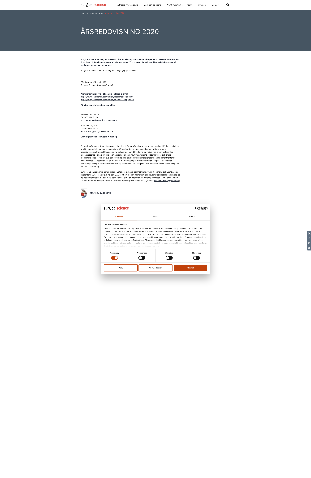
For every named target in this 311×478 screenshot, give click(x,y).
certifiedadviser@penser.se (166, 180)
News (100, 13)
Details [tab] (156, 216)
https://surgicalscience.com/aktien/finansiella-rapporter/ (107, 99)
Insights (91, 13)
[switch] (141, 258)
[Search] (227, 4)
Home (83, 13)
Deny (120, 268)
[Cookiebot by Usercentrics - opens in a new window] (196, 208)
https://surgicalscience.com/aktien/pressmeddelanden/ (107, 97)
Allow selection (155, 268)
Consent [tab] (119, 217)
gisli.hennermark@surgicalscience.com (99, 120)
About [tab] (192, 216)
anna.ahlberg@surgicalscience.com (97, 131)
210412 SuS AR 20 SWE (101, 193)
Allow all (190, 268)
